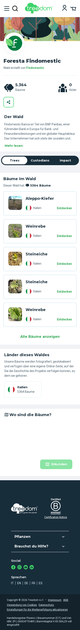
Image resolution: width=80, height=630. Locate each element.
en (19, 583)
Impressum (54, 600)
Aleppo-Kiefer (40, 198)
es (40, 583)
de (26, 583)
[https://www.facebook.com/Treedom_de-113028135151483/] (13, 567)
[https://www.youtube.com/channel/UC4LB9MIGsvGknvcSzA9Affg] (25, 567)
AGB (65, 600)
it (12, 583)
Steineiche (37, 254)
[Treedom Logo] (39, 12)
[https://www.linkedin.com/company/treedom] (31, 567)
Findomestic (35, 68)
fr (33, 583)
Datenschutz (46, 604)
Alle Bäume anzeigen (40, 337)
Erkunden (59, 464)
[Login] (64, 8)
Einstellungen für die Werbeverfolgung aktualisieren (37, 609)
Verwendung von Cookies (22, 604)
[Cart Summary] (73, 8)
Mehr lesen (14, 146)
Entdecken (64, 208)
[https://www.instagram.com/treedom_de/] (19, 567)
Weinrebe (36, 226)
